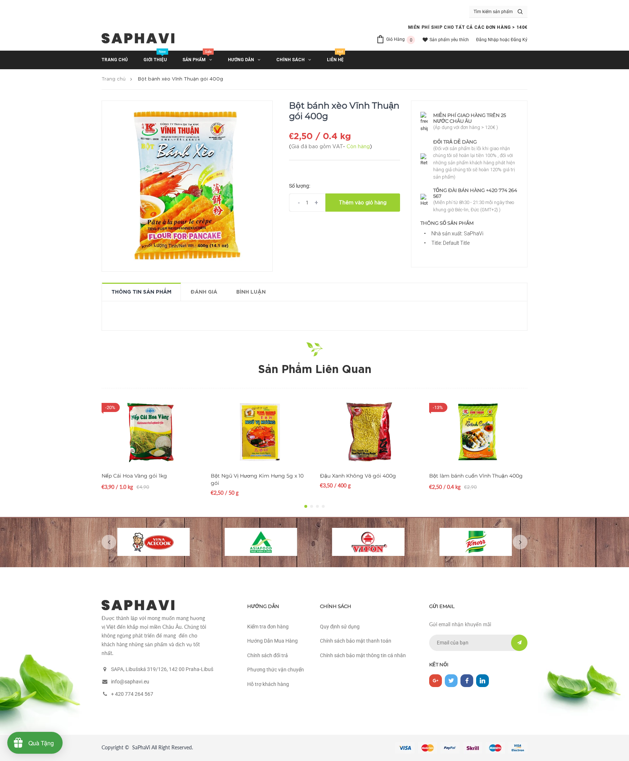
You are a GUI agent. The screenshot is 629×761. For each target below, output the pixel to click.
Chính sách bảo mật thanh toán (355, 641)
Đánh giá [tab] (203, 292)
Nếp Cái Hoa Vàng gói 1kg (134, 475)
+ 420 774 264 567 (132, 694)
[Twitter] (451, 680)
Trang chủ (114, 79)
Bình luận (251, 292)
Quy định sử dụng (340, 626)
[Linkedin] (482, 680)
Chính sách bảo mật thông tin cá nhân (363, 655)
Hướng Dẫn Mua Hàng (272, 641)
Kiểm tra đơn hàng (268, 626)
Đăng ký (519, 39)
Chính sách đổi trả (267, 655)
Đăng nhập (487, 39)
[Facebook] (466, 680)
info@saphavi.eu (130, 681)
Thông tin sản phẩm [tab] (141, 292)
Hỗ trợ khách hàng (268, 684)
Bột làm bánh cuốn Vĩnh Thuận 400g (476, 475)
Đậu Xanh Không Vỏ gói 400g (358, 475)
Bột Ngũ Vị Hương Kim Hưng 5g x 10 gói (257, 479)
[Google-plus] (435, 680)
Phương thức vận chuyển (275, 669)
